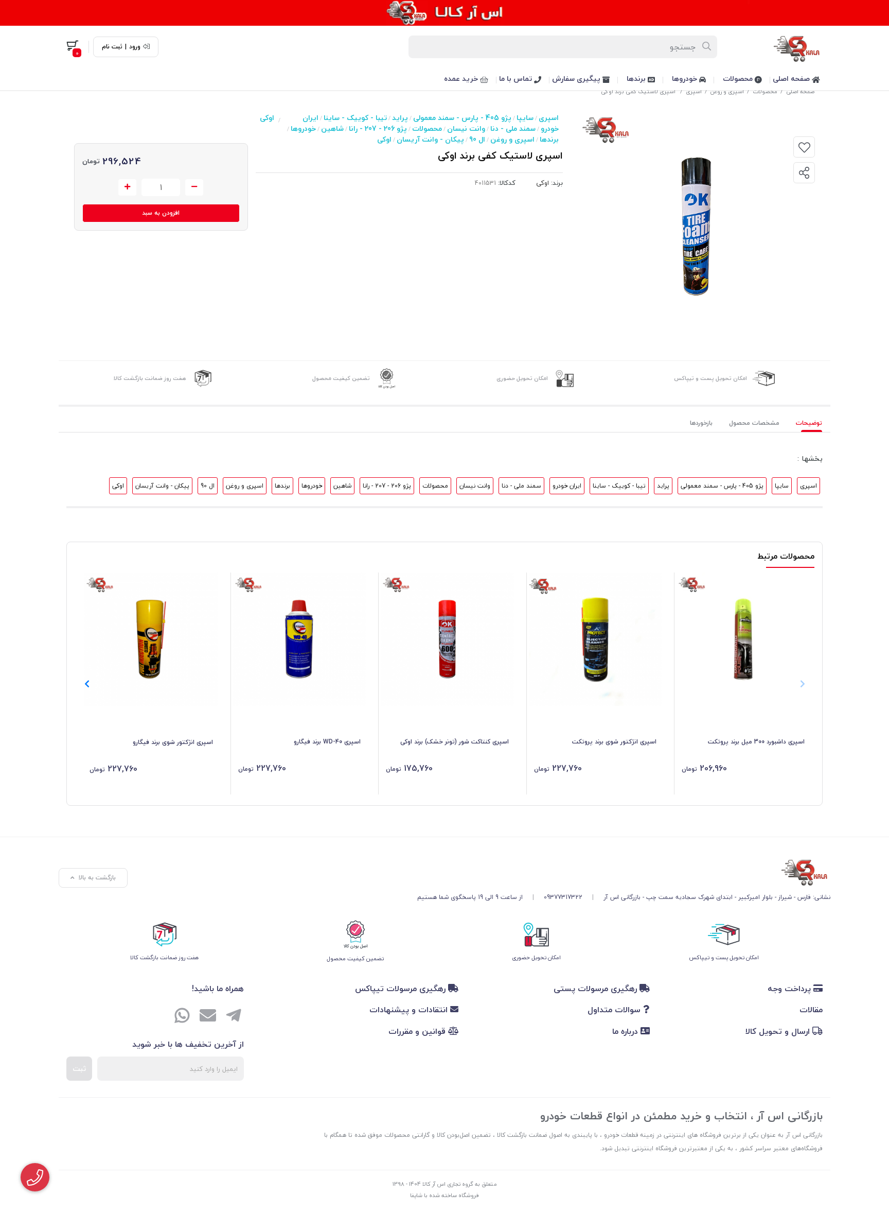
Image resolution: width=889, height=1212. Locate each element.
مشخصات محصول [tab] (754, 423)
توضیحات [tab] (809, 423)
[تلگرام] (233, 1017)
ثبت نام (112, 46)
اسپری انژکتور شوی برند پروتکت (614, 741)
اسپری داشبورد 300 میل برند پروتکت (756, 741)
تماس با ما (516, 78)
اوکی (384, 139)
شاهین (332, 128)
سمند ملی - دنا (513, 128)
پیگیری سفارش (577, 78)
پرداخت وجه (790, 988)
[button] (87, 683)
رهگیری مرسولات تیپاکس (401, 988)
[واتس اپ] (182, 1017)
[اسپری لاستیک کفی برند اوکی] (623, 871)
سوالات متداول (615, 1009)
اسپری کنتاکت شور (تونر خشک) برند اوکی (454, 741)
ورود (134, 46)
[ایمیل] (208, 1017)
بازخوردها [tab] (701, 423)
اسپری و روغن (727, 91)
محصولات (739, 78)
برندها (637, 78)
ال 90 (477, 139)
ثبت (79, 1068)
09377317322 (563, 897)
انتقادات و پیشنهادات (409, 1009)
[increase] (127, 187)
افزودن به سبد (161, 212)
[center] (707, 47)
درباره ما (626, 1031)
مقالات (811, 1009)
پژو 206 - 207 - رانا (378, 128)
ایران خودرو (567, 485)
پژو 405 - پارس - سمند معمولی (462, 117)
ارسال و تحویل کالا (778, 1031)
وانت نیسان (466, 128)
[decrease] (194, 187)
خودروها (685, 78)
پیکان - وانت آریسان (430, 139)
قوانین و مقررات (418, 1031)
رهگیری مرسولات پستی (596, 988)
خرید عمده (462, 78)
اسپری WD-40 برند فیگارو (327, 741)
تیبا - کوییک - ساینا (355, 117)
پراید (400, 117)
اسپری (694, 91)
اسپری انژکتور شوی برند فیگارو (173, 742)
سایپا (525, 117)
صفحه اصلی (792, 78)
